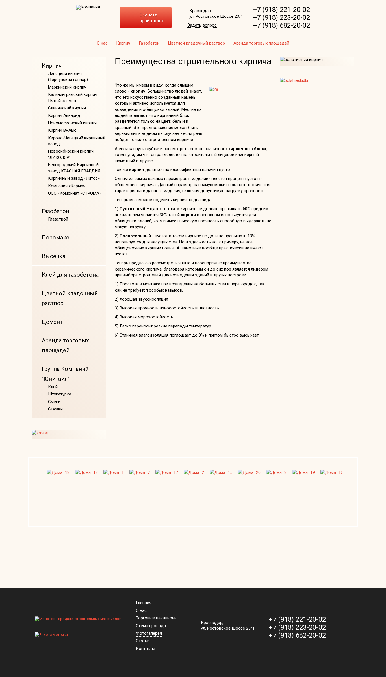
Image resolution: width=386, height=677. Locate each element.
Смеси (54, 401)
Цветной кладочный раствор (196, 43)
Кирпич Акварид (64, 115)
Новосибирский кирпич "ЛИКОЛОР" (71, 154)
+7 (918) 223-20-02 (281, 17)
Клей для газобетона (70, 274)
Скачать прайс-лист (151, 17)
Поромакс (55, 237)
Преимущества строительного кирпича (193, 61)
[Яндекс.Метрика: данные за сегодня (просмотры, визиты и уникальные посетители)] (51, 635)
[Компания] (88, 7)
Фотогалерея (149, 633)
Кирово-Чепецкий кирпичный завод (76, 140)
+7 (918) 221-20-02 (281, 9)
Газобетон (149, 43)
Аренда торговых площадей (261, 43)
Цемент (52, 321)
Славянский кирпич (67, 108)
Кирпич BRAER (62, 130)
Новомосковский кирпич (72, 123)
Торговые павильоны (156, 618)
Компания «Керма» (66, 185)
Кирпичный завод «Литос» (74, 178)
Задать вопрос (202, 25)
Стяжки (55, 409)
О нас (102, 43)
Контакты (145, 648)
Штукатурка (59, 394)
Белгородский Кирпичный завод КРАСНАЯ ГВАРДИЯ (74, 167)
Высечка (53, 256)
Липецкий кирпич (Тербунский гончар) (68, 76)
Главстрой (58, 219)
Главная (143, 602)
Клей (53, 386)
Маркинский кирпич (67, 87)
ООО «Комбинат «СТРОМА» (74, 193)
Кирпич (123, 43)
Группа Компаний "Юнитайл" (65, 374)
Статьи (142, 640)
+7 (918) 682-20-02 (281, 25)
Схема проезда (151, 625)
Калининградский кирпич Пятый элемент (72, 97)
